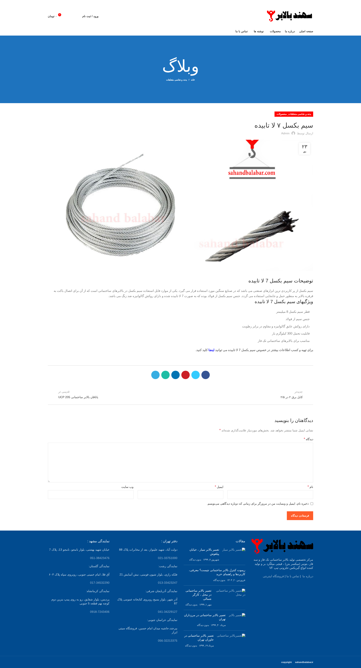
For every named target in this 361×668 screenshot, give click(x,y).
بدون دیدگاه (195, 559)
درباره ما (308, 576)
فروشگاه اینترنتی (273, 576)
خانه (193, 79)
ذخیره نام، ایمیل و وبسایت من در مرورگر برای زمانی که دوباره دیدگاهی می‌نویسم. (258, 503)
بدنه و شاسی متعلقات (176, 79)
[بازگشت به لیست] (180, 394)
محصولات (282, 114)
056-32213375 (167, 640)
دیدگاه (308, 439)
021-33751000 (167, 558)
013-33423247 (167, 582)
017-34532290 (99, 582)
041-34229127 (167, 611)
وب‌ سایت (127, 486)
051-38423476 (99, 558)
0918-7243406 (99, 611)
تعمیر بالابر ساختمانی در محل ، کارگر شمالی (198, 594)
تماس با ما (292, 576)
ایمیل (219, 486)
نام (310, 486)
